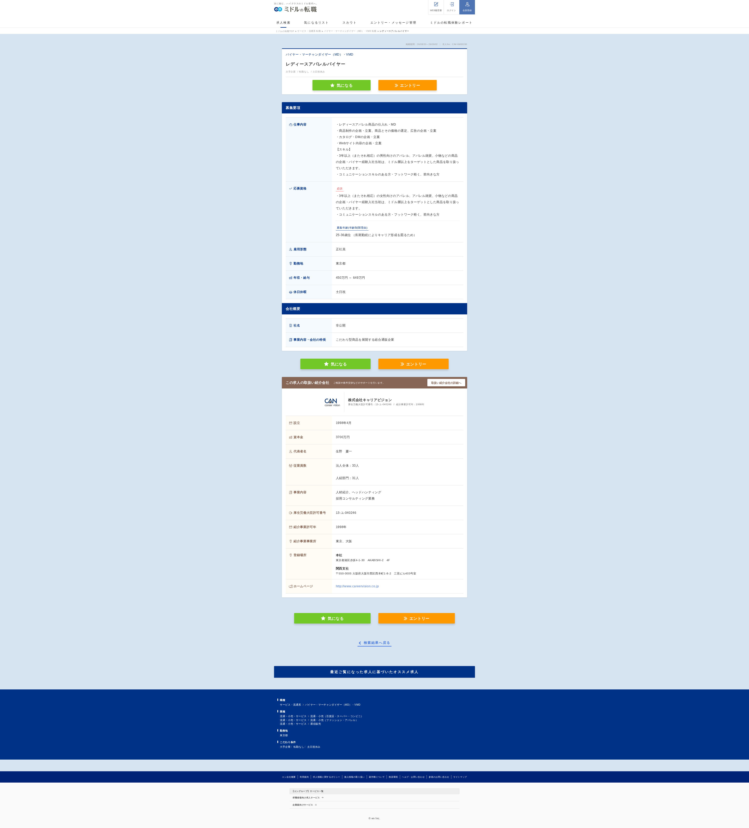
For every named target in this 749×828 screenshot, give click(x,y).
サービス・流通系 (290, 704)
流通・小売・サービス (293, 716)
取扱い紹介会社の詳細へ (446, 382)
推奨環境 (393, 777)
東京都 (284, 735)
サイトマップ (460, 777)
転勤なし (299, 746)
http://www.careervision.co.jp (357, 586)
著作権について (377, 777)
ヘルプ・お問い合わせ (413, 777)
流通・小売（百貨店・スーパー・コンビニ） (337, 716)
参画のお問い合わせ (439, 777)
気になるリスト (316, 22)
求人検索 (283, 22)
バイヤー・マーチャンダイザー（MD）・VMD (332, 704)
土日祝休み (313, 746)
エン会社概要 (289, 777)
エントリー (410, 85)
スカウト (350, 22)
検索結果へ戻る (377, 643)
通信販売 (315, 723)
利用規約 (304, 777)
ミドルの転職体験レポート (451, 22)
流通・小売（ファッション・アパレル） (334, 720)
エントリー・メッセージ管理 (393, 22)
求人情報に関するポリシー (326, 777)
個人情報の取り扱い (354, 777)
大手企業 (285, 746)
